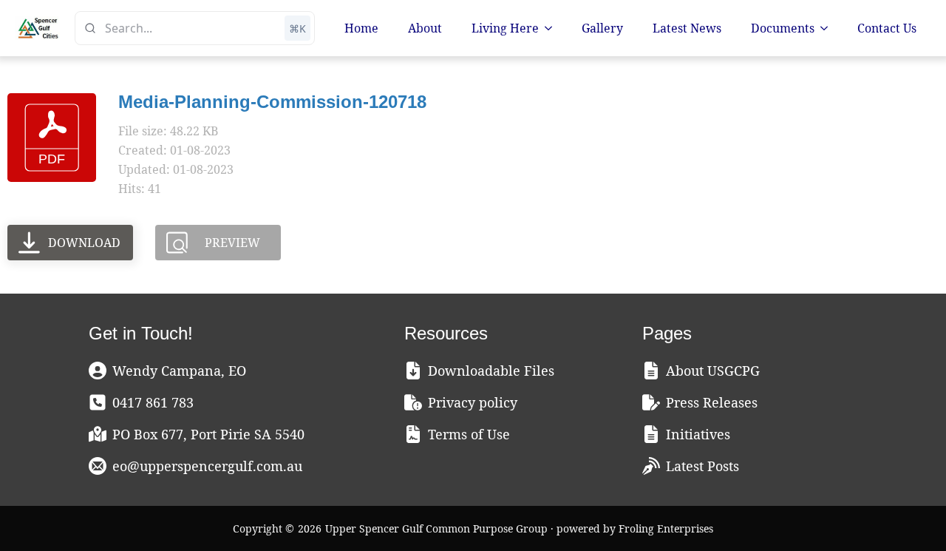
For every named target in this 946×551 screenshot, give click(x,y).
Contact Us (886, 28)
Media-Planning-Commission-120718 (272, 102)
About (425, 28)
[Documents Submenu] (828, 28)
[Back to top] (909, 514)
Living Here (505, 28)
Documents (782, 28)
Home (361, 28)
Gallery (602, 28)
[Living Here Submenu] (553, 28)
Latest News (687, 28)
